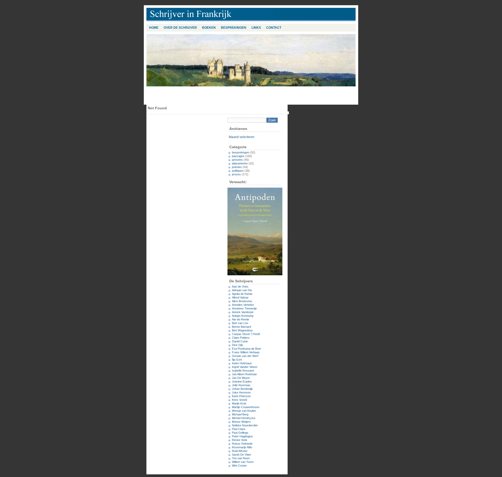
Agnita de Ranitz (242, 293)
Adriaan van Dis (242, 290)
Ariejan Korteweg (242, 315)
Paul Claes (239, 429)
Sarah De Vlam (241, 454)
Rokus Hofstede (242, 443)
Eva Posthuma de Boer (246, 348)
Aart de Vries (240, 286)
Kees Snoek (239, 399)
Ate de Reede (240, 319)
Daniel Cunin (240, 341)
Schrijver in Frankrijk (214, 14)
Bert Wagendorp (242, 330)
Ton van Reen (241, 458)
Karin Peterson (241, 396)
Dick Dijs (237, 345)
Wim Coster (239, 465)
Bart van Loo (240, 323)
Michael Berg (240, 414)
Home (153, 27)
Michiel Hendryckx (243, 418)
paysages (238, 156)
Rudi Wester (240, 450)
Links (256, 27)
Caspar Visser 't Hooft (246, 334)
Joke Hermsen (241, 392)
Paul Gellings (240, 432)
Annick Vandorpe (242, 312)
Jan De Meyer (241, 377)
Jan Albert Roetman (244, 374)
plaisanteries (240, 163)
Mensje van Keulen (244, 410)
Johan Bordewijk (242, 388)
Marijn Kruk (239, 403)
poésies (237, 167)
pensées (237, 159)
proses (236, 174)
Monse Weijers (241, 421)
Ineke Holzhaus (242, 363)
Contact (273, 27)
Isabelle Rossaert (243, 370)
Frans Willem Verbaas (246, 352)
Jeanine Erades (242, 381)
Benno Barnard (241, 326)
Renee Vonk (239, 440)
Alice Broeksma (242, 301)
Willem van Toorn (243, 461)
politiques (238, 170)
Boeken (209, 27)
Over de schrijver (180, 27)
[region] (251, 60)
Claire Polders (241, 337)
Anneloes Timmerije (244, 308)
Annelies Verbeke (243, 304)
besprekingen (233, 27)
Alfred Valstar (240, 297)
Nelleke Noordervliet (245, 425)
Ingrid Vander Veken (244, 366)
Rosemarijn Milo (242, 447)
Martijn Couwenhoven (245, 407)
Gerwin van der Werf (245, 355)
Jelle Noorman (241, 385)
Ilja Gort (237, 359)
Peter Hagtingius (242, 436)
